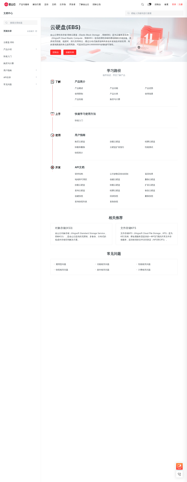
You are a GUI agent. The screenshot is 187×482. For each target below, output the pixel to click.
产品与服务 (24, 4)
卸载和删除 (80, 147)
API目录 (7, 77)
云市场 (63, 4)
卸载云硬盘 (115, 185)
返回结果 (149, 174)
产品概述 (79, 88)
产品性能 (79, 99)
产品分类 (114, 93)
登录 (174, 4)
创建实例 (70, 52)
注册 (181, 4)
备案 (166, 4)
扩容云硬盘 (150, 185)
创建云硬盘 (115, 179)
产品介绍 (8, 49)
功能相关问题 (103, 264)
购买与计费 (9, 63)
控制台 (158, 4)
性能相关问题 (144, 264)
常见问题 (8, 84)
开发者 (72, 4)
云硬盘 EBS (9, 42)
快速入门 (8, 56)
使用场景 (149, 93)
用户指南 (8, 70)
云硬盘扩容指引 (117, 147)
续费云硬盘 (150, 141)
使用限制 (79, 93)
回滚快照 (114, 196)
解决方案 (37, 4)
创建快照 (79, 196)
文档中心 (8, 13)
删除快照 (149, 196)
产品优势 (149, 88)
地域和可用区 (81, 179)
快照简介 (79, 152)
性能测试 (149, 147)
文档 (54, 4)
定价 (46, 4)
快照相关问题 (62, 269)
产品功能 (114, 88)
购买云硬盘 (80, 141)
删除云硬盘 (150, 179)
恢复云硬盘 (150, 190)
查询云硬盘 (80, 190)
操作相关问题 (103, 269)
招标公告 (97, 4)
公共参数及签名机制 (119, 174)
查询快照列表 (81, 201)
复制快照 (114, 201)
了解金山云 (84, 4)
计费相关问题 (144, 269)
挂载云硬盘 (115, 141)
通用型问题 (61, 264)
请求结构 (79, 174)
